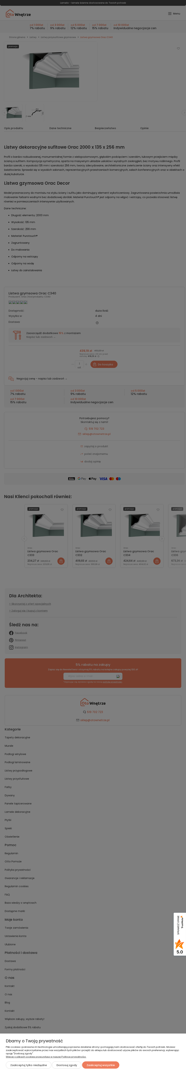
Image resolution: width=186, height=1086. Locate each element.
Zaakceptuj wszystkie (101, 1065)
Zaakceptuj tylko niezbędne (28, 1065)
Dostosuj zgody (66, 1065)
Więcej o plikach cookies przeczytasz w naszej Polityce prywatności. (46, 1056)
